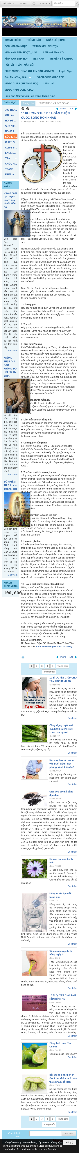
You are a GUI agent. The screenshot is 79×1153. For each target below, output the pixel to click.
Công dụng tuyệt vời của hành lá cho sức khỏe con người (61, 729)
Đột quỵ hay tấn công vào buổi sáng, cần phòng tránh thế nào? (61, 764)
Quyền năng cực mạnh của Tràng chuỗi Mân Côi (10, 200)
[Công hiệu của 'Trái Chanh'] (34, 1056)
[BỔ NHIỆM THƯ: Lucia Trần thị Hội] (17, 509)
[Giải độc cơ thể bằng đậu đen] (34, 798)
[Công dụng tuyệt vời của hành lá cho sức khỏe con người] (34, 733)
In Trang (23, 657)
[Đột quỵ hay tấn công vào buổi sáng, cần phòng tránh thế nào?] (34, 769)
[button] (18, 77)
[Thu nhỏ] (23, 109)
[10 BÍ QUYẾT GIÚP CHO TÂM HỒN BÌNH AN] (34, 693)
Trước (63, 108)
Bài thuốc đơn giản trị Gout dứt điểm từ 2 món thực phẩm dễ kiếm (63, 1078)
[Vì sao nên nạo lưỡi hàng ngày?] (34, 963)
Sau (71, 108)
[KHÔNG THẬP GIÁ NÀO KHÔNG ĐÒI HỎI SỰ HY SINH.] (17, 396)
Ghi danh (23, 3)
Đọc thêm (12, 350)
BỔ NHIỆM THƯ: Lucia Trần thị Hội (10, 485)
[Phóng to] (28, 109)
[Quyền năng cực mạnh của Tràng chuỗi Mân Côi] (17, 223)
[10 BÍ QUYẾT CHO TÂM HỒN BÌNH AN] (34, 1003)
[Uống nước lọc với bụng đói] (34, 912)
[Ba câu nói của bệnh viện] (34, 868)
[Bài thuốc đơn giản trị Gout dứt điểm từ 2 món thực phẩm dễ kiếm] (34, 1083)
